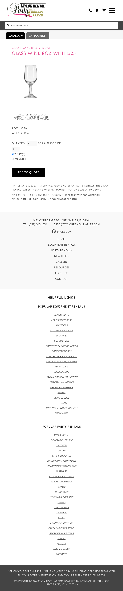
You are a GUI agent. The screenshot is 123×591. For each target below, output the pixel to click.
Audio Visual (61, 435)
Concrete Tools (61, 351)
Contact (61, 278)
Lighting (61, 512)
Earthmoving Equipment (61, 361)
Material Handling (62, 382)
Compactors (61, 340)
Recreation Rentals (61, 533)
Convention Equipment (61, 466)
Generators (61, 371)
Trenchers (61, 413)
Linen (61, 517)
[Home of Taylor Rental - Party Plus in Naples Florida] (26, 10)
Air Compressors (61, 320)
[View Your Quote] (104, 10)
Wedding (61, 554)
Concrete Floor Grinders (61, 346)
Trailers (61, 402)
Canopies (61, 445)
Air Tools (62, 325)
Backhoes (61, 335)
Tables (61, 538)
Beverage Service (61, 440)
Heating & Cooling (61, 497)
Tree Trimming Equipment (62, 408)
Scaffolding (61, 397)
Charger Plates (61, 455)
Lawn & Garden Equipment (61, 377)
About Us (61, 273)
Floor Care (61, 366)
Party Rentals (61, 250)
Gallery (61, 261)
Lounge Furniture (61, 523)
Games (62, 486)
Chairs (61, 450)
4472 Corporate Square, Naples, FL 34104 (61, 220)
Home (61, 239)
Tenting (62, 543)
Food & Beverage (61, 481)
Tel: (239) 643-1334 (35, 224)
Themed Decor (61, 548)
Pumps (62, 392)
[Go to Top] (118, 586)
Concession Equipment (61, 461)
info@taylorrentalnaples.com (77, 224)
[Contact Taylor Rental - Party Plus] (97, 10)
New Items (61, 256)
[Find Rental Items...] (8, 25)
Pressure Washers (61, 387)
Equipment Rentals (61, 244)
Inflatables (61, 507)
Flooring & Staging (61, 476)
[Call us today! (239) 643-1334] (90, 10)
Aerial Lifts (61, 314)
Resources (62, 267)
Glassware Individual (31, 47)
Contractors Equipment (61, 356)
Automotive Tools (61, 330)
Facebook (64, 231)
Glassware (61, 492)
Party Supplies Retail (61, 528)
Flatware (61, 471)
